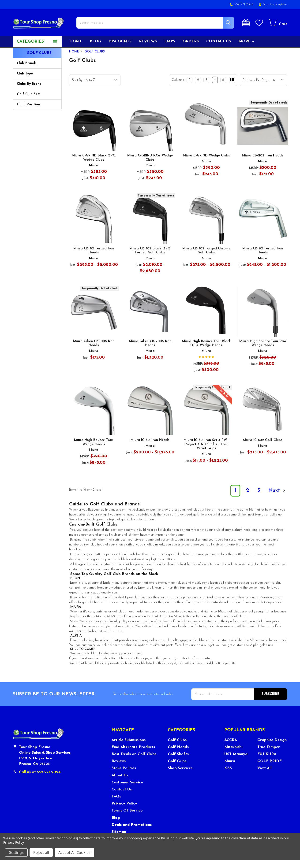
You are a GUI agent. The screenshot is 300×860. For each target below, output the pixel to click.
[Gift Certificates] (246, 22)
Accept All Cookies (74, 852)
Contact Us (122, 789)
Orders (191, 41)
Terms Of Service (127, 810)
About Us (120, 775)
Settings (16, 852)
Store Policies (124, 768)
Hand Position (28, 104)
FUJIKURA (266, 754)
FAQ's (169, 41)
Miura (229, 761)
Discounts (120, 41)
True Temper (268, 747)
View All (264, 768)
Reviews (148, 41)
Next (275, 490)
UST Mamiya (236, 754)
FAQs (116, 796)
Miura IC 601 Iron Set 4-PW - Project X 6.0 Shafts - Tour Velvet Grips (206, 444)
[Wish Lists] (260, 22)
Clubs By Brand (29, 84)
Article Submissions (129, 740)
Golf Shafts (178, 754)
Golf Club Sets (29, 94)
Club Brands (27, 63)
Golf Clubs (177, 740)
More (244, 41)
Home (75, 41)
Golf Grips (177, 761)
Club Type (25, 73)
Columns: (178, 80)
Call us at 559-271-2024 (39, 772)
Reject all (41, 852)
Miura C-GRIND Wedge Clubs (206, 155)
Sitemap (119, 832)
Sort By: (77, 80)
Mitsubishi (233, 747)
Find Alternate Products (133, 747)
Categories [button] (30, 42)
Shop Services (180, 768)
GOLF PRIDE (269, 761)
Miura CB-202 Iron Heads (262, 155)
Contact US (218, 41)
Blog (95, 41)
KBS (228, 768)
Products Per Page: (256, 80)
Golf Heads (178, 747)
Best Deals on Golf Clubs (134, 754)
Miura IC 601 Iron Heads (150, 440)
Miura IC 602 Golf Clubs (262, 440)
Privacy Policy (124, 803)
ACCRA (230, 740)
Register (281, 4)
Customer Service (127, 782)
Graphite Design (272, 740)
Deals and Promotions (132, 825)
